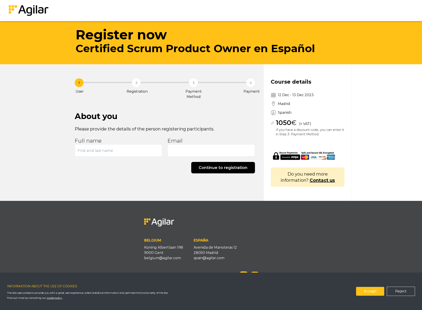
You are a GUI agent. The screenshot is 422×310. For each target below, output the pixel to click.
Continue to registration (223, 167)
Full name (88, 141)
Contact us (322, 180)
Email (175, 141)
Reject (401, 291)
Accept (370, 291)
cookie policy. (54, 297)
